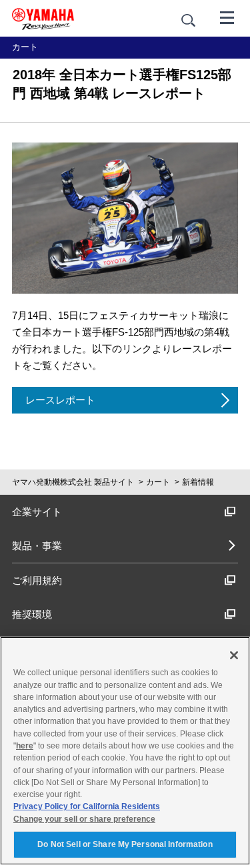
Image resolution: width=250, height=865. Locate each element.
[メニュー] (227, 16)
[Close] (234, 655)
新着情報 (198, 482)
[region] (125, 751)
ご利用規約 (37, 580)
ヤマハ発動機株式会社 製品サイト (73, 482)
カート (158, 482)
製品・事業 (37, 545)
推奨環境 (32, 614)
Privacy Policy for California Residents (86, 806)
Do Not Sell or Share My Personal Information (124, 844)
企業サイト (37, 511)
